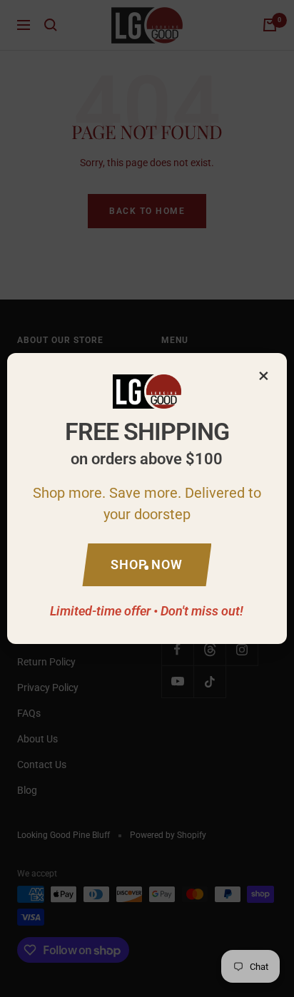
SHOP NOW (147, 564)
